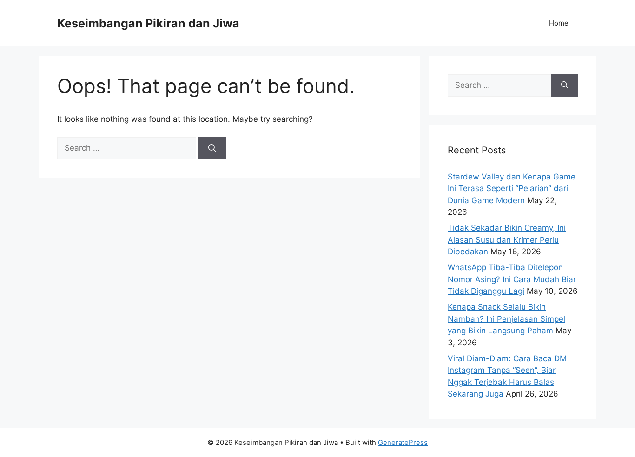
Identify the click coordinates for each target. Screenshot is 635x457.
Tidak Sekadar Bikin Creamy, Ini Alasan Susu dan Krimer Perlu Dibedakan (507, 239)
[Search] (212, 148)
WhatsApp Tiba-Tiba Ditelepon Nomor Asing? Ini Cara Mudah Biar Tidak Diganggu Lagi (512, 279)
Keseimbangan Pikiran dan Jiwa (148, 23)
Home (559, 23)
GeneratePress (403, 442)
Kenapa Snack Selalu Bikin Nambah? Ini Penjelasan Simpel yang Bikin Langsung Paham (506, 318)
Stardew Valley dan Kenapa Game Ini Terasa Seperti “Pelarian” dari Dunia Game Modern (511, 188)
